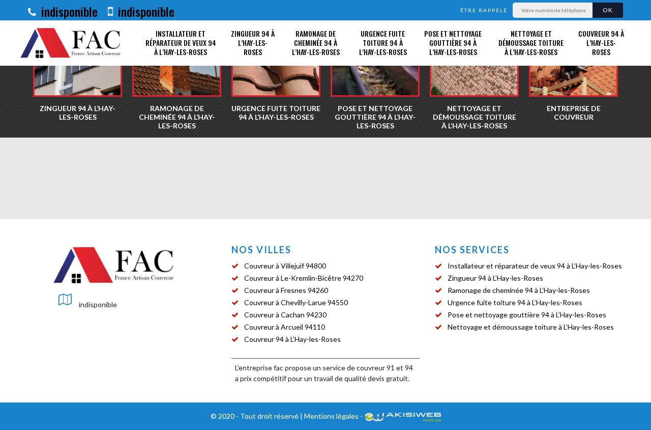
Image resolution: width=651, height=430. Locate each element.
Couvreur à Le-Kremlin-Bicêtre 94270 (303, 278)
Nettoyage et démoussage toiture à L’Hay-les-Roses (531, 42)
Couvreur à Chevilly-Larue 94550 (296, 302)
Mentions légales (331, 416)
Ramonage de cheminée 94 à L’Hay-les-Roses (316, 42)
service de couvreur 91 (358, 367)
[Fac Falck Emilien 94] (71, 43)
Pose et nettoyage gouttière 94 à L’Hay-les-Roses (453, 42)
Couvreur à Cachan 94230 (285, 314)
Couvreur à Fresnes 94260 (286, 290)
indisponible (68, 11)
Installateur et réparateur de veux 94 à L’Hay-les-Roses (180, 42)
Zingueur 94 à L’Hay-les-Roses (253, 42)
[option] (176, 69)
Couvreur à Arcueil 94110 (284, 326)
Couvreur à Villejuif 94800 (285, 265)
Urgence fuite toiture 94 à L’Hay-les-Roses (383, 42)
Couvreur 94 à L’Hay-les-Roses (601, 42)
